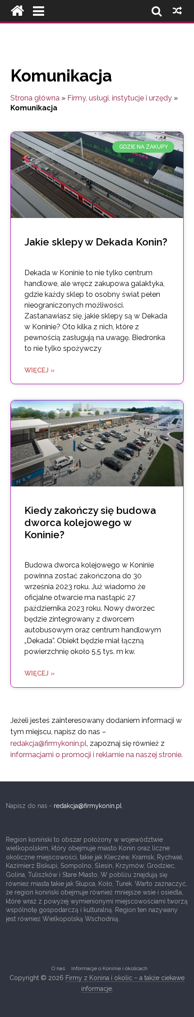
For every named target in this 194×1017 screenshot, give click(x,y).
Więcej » (39, 370)
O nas (58, 968)
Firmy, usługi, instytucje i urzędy (119, 98)
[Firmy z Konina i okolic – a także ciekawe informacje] (17, 11)
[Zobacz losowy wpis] (177, 11)
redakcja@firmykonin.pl (48, 743)
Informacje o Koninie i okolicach (109, 968)
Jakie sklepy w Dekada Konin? (95, 242)
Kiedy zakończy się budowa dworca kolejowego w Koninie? (90, 522)
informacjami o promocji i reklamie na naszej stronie (95, 754)
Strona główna (35, 98)
